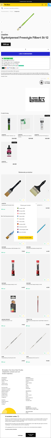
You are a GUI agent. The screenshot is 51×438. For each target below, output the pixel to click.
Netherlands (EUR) (23, 226)
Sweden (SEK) (22, 208)
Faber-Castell (28, 395)
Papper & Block (29, 382)
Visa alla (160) (28, 400)
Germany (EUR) (22, 224)
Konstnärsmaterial (5, 11)
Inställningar (20, 435)
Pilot (27, 392)
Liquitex (4, 34)
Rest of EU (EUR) (22, 232)
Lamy (27, 393)
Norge (27, 412)
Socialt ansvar (4, 394)
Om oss (3, 381)
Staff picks (28, 388)
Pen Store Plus (5, 387)
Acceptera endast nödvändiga (11, 429)
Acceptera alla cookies (30, 435)
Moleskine (28, 399)
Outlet (27, 385)
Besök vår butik (5, 384)
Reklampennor (4, 393)
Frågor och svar (5, 380)
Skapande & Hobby (29, 380)
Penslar (11, 11)
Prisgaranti (4, 397)
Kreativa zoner (5, 395)
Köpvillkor (3, 399)
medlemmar (17, 62)
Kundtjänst (4, 379)
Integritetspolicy (5, 401)
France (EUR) (21, 221)
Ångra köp (4, 402)
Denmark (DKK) (22, 213)
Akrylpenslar (17, 11)
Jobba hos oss (4, 383)
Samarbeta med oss (6, 390)
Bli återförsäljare (5, 391)
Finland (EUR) (21, 216)
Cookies (3, 404)
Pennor (27, 381)
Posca (27, 396)
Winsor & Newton (29, 397)
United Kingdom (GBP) (23, 229)
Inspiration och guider (6, 388)
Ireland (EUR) (21, 218)
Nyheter (27, 387)
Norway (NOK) (22, 211)
